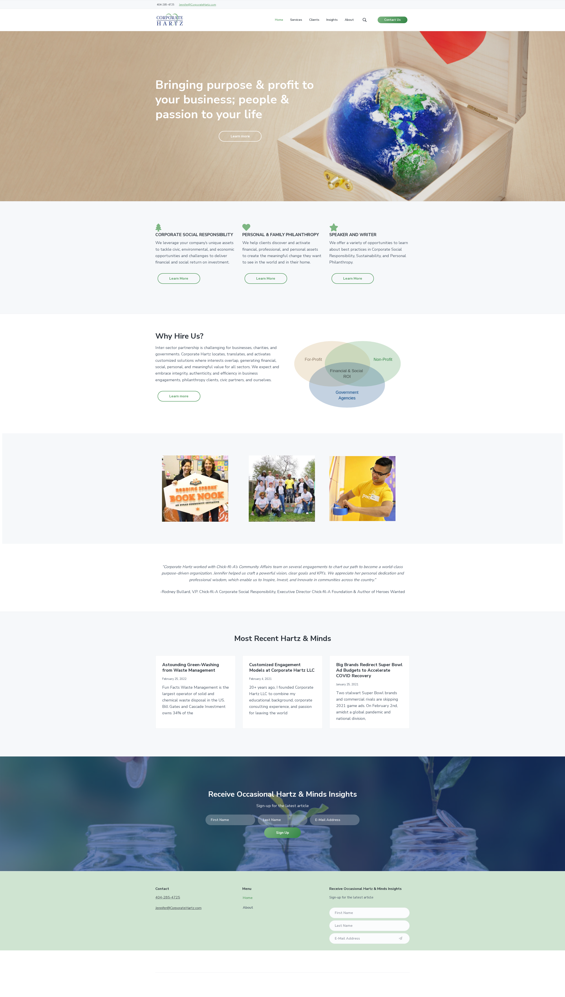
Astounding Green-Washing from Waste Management (190, 667)
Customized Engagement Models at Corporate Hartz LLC (282, 667)
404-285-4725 (167, 897)
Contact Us (392, 20)
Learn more (240, 136)
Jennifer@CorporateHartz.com (197, 4)
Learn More (178, 278)
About (248, 907)
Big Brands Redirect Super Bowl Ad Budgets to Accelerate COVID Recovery (369, 670)
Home (247, 897)
